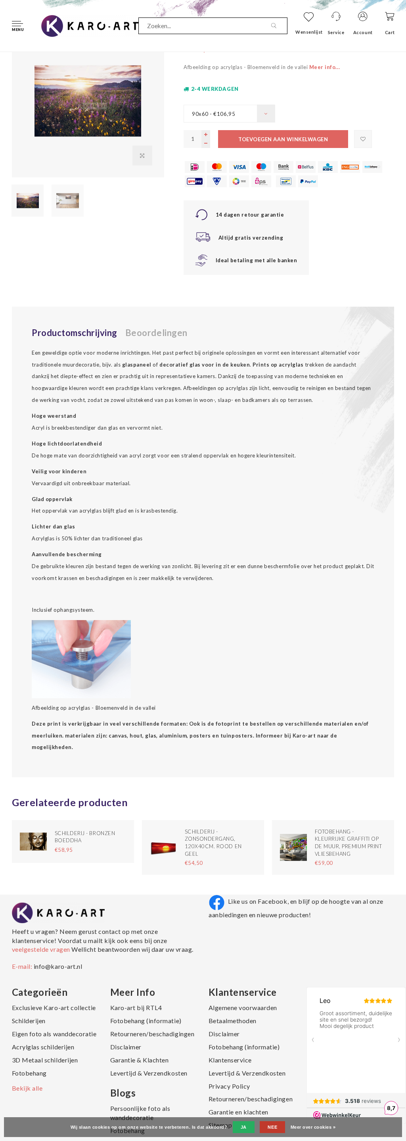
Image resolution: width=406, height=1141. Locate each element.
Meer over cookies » (313, 1127)
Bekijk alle (27, 1088)
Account (363, 32)
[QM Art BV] (89, 25)
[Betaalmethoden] (195, 167)
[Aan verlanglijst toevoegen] (363, 139)
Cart (390, 32)
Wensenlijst (309, 32)
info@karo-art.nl (58, 966)
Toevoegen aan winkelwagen (283, 139)
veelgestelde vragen (41, 949)
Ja (244, 1127)
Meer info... (324, 67)
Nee (272, 1127)
